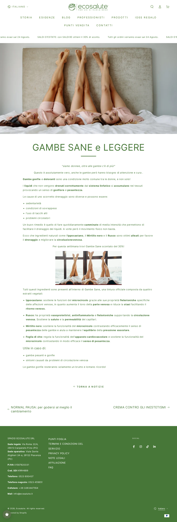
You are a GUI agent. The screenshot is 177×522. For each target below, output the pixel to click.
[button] (152, 6)
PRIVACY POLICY (58, 453)
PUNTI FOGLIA (57, 439)
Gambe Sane (92, 289)
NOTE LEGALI (56, 458)
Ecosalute (20, 508)
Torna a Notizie (90, 386)
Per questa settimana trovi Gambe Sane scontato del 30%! (88, 246)
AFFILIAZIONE (57, 462)
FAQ (50, 467)
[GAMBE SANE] (84, 289)
